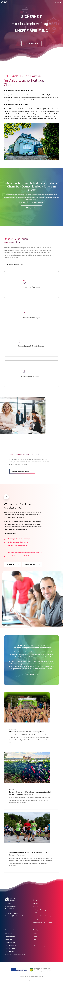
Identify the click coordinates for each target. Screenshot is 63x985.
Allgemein (8, 694)
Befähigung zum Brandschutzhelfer (17, 542)
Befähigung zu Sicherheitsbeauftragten (19, 539)
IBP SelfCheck (10, 951)
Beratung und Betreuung (39, 910)
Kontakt (35, 933)
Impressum (36, 943)
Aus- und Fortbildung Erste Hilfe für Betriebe (20, 556)
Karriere (35, 936)
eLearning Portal (10, 942)
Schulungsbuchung (10, 936)
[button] (58, 2)
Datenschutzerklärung (39, 946)
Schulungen (36, 919)
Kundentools (8, 939)
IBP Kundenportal (11, 945)
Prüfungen (35, 907)
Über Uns (35, 903)
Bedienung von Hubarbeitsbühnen (17, 545)
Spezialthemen (37, 913)
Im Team (8, 814)
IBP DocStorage (10, 948)
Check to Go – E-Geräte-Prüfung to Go (15, 955)
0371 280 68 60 (14, 913)
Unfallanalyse (8, 933)
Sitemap (35, 939)
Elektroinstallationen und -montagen (42, 922)
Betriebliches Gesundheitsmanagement (43, 916)
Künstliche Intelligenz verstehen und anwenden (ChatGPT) (24, 552)
